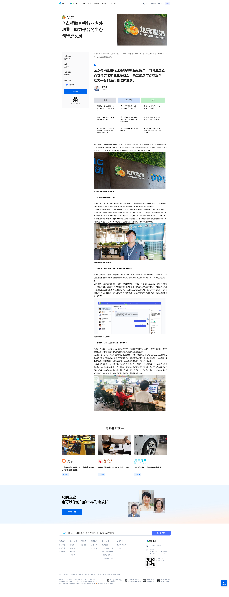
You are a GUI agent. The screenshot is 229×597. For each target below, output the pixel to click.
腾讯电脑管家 (116, 574)
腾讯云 (61, 574)
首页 (84, 3)
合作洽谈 (94, 545)
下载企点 (72, 545)
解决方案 (97, 3)
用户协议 (61, 579)
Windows (154, 551)
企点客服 (62, 551)
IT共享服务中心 (107, 555)
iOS (164, 553)
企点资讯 (113, 3)
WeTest (73, 574)
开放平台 (72, 555)
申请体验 (75, 91)
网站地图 (92, 579)
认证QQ (85, 579)
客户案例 (105, 545)
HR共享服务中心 (107, 551)
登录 (167, 3)
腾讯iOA (109, 574)
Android (165, 551)
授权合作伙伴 (121, 545)
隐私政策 (77, 579)
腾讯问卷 (96, 574)
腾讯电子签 (103, 574)
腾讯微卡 (90, 574)
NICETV (122, 147)
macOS (154, 553)
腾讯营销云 (67, 574)
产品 (89, 3)
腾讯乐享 (84, 574)
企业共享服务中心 (107, 548)
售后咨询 (94, 548)
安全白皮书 (69, 579)
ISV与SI (119, 548)
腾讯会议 (78, 574)
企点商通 (62, 548)
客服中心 (72, 551)
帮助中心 (105, 3)
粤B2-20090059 (91, 583)
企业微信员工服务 (107, 558)
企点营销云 (62, 545)
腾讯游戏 (108, 147)
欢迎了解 (161, 533)
